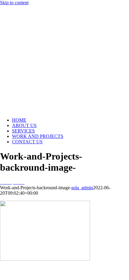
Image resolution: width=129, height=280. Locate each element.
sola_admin (82, 187)
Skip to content (14, 2)
